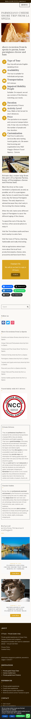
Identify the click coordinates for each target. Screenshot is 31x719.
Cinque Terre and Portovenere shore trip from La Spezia (14, 344)
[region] (15, 164)
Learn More (15, 573)
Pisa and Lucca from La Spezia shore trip (13, 368)
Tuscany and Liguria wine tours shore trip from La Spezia (15, 363)
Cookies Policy (5, 649)
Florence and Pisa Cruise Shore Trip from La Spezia (14, 350)
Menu (25, 5)
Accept (5, 716)
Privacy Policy (5, 647)
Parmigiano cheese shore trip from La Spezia (14, 358)
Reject (12, 716)
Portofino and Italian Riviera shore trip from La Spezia (15, 338)
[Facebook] (3, 322)
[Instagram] (12, 322)
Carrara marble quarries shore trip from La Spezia (14, 379)
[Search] (28, 307)
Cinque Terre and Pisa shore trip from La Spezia (13, 373)
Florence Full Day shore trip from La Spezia (14, 355)
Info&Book (15, 274)
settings (19, 713)
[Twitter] (8, 322)
